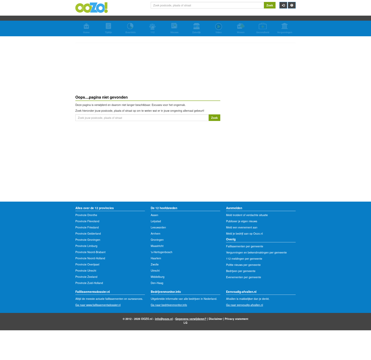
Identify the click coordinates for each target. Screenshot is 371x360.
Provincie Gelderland (88, 233)
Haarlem (156, 258)
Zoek (269, 5)
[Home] (91, 7)
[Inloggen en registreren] (283, 5)
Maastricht (157, 246)
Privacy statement (236, 319)
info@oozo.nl (164, 319)
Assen (154, 215)
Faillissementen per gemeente (244, 246)
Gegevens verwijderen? (190, 319)
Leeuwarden (158, 227)
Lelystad (156, 221)
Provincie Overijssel (87, 264)
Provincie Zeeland (86, 277)
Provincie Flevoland (87, 221)
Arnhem (155, 233)
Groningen (157, 240)
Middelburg (157, 277)
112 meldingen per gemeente (244, 258)
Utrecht (155, 270)
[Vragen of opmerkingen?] (292, 5)
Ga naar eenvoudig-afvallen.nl (244, 305)
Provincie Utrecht (85, 270)
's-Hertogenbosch (161, 252)
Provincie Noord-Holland (90, 258)
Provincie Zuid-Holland (89, 283)
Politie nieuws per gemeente (243, 265)
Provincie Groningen (87, 240)
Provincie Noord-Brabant (90, 252)
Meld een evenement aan (241, 227)
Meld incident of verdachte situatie (247, 215)
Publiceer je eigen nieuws (241, 221)
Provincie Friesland (87, 227)
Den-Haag (157, 283)
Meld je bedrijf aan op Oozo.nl (244, 233)
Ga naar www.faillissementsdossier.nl (98, 305)
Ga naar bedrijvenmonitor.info (169, 305)
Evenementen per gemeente (243, 277)
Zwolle (155, 264)
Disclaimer (215, 319)
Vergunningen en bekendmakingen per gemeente (256, 252)
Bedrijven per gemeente (240, 271)
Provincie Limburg (86, 246)
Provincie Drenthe (86, 215)
